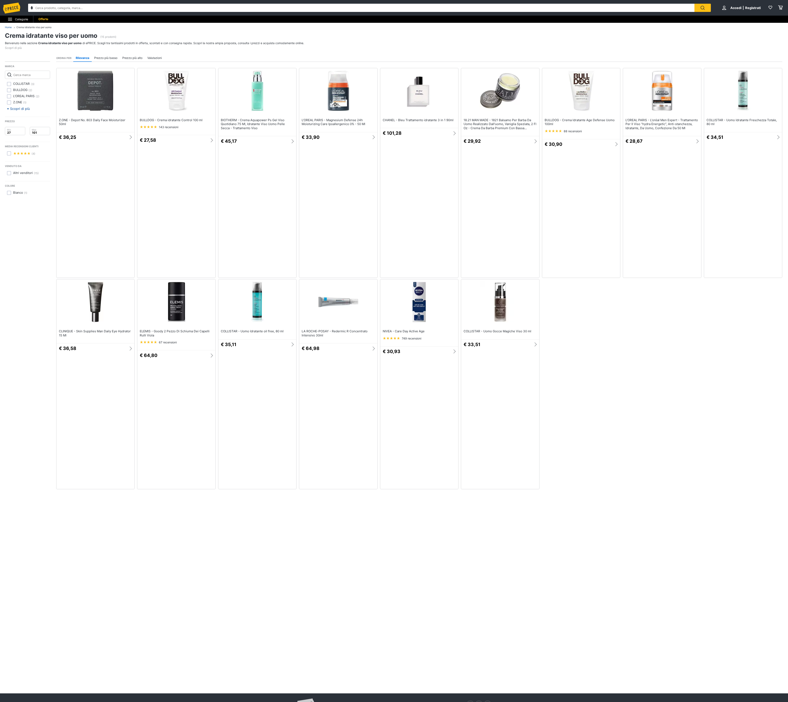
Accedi (735, 8)
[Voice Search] (31, 8)
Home (8, 27)
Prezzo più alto (132, 58)
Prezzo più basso (105, 58)
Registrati (753, 8)
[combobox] (361, 8)
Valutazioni (154, 58)
